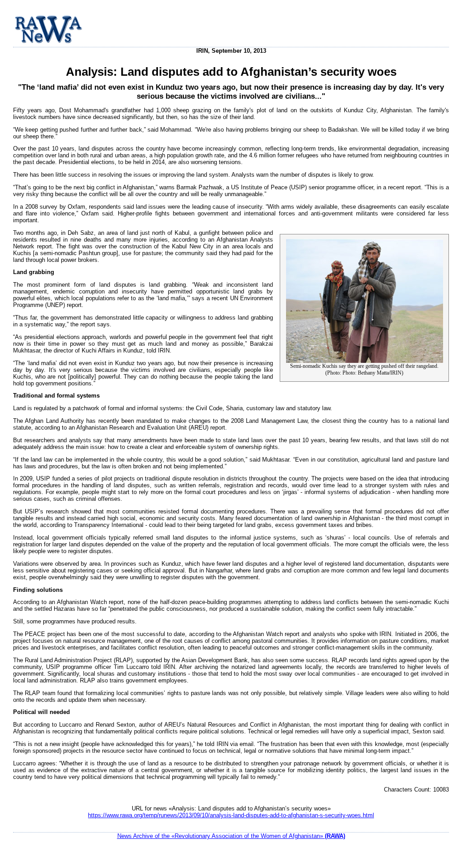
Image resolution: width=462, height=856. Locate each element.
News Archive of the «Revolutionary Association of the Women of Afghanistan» (231, 836)
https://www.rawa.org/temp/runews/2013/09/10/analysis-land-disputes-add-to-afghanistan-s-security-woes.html (231, 815)
